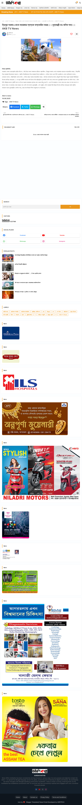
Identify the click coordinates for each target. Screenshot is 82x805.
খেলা (43, 311)
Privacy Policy (45, 797)
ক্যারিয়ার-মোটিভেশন (36, 311)
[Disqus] (41, 168)
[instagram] (46, 789)
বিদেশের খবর (34, 8)
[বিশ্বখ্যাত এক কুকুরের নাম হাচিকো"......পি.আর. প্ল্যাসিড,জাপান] (8, 276)
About (25, 797)
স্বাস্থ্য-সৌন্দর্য (50, 314)
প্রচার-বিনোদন (71, 8)
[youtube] (39, 789)
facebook (23, 235)
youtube (62, 235)
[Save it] (71, 34)
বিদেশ (12, 314)
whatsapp (23, 241)
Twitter (26, 107)
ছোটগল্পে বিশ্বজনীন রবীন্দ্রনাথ (21, 264)
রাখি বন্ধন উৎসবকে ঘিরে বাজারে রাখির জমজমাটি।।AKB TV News (26, 12)
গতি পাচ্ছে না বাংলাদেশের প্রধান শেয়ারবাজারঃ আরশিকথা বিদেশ (27, 282)
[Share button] (43, 107)
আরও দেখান (76, 127)
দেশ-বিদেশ (59, 311)
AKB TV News (10, 21)
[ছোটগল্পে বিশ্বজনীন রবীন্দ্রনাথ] (8, 267)
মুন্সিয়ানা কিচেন (29, 314)
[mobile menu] (2, 2)
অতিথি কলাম (54, 8)
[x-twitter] (42, 789)
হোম (3, 21)
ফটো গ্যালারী (5, 314)
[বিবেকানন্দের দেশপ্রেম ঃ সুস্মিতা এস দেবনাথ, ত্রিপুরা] (8, 295)
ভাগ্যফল (17, 314)
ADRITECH (60, 802)
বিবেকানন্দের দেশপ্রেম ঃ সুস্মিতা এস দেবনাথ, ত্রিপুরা (26, 291)
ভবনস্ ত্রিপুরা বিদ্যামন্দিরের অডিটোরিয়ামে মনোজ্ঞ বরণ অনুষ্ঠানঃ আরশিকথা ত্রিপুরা (31, 255)
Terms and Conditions (59, 797)
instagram (62, 241)
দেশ (53, 311)
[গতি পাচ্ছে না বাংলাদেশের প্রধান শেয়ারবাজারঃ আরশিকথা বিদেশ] (8, 286)
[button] (80, 3)
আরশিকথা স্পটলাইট (14, 311)
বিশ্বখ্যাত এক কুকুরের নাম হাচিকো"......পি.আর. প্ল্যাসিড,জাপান (28, 273)
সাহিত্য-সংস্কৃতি (62, 8)
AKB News (10, 8)
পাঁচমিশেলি (66, 311)
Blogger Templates (32, 802)
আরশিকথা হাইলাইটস (44, 8)
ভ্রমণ (23, 314)
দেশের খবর (26, 8)
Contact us (33, 797)
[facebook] (36, 789)
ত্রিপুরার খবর (19, 8)
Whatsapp (36, 107)
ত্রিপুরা (48, 311)
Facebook (16, 107)
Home (3, 8)
